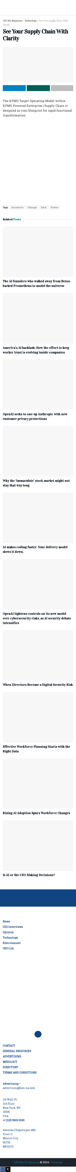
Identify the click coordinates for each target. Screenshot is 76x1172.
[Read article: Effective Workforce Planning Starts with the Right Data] (38, 717)
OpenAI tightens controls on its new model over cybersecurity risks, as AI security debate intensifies (37, 618)
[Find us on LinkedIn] (38, 1034)
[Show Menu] (4, 7)
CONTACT (9, 1045)
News (6, 921)
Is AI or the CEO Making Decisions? (29, 875)
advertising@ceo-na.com (19, 1088)
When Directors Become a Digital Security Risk (38, 685)
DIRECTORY (10, 1067)
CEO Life (8, 948)
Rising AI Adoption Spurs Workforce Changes (36, 813)
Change (32, 207)
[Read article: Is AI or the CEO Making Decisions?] (38, 845)
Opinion (8, 932)
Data (43, 207)
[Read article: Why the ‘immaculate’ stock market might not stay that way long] (38, 451)
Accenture (17, 207)
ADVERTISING (12, 1056)
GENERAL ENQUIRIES (17, 1051)
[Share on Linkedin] (14, 88)
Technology (10, 937)
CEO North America (26, 1162)
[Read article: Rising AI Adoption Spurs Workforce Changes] (38, 783)
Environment (12, 943)
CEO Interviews (13, 927)
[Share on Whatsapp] (38, 88)
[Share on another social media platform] (62, 88)
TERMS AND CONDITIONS (20, 1072)
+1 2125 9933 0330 (14, 1120)
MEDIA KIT (10, 1062)
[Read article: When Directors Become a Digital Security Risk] (38, 655)
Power (54, 207)
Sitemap (56, 1162)
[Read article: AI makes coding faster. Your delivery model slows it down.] (38, 517)
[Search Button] (71, 7)
